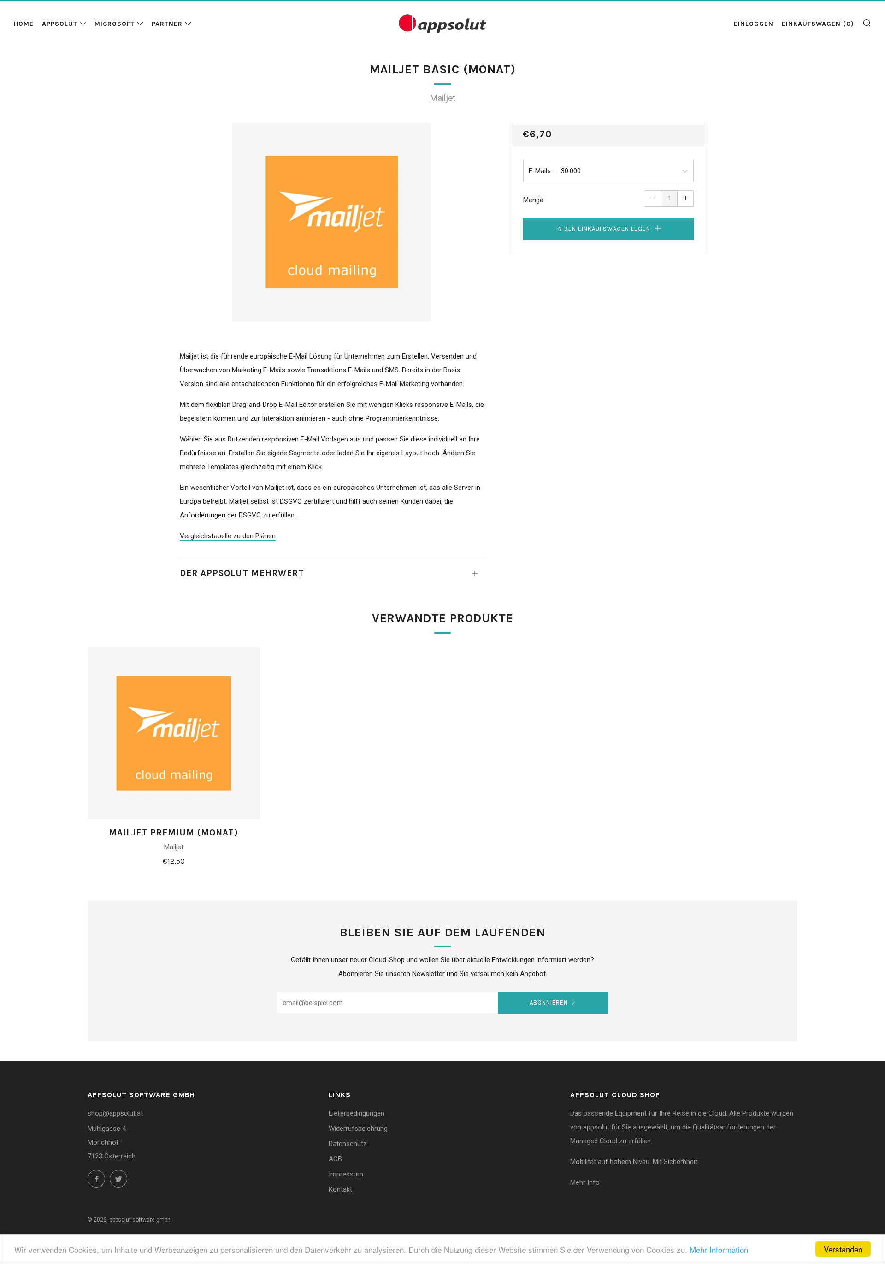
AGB (335, 1159)
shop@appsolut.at (115, 1113)
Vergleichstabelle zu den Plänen (228, 536)
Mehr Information (719, 1249)
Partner (167, 24)
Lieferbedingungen (356, 1113)
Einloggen (753, 24)
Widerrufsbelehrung (358, 1128)
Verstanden (843, 1249)
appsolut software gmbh (140, 1220)
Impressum (346, 1174)
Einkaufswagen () (818, 24)
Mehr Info (585, 1182)
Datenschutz (348, 1144)
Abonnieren (549, 1002)
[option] (331, 222)
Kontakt (340, 1189)
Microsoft (114, 24)
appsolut (59, 24)
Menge (533, 200)
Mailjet (442, 98)
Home (24, 24)
